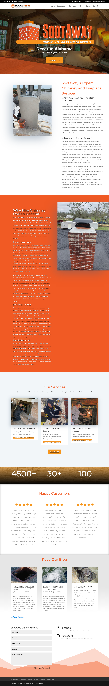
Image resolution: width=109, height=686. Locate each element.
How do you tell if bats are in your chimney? (84, 587)
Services (72, 6)
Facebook (66, 628)
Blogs (94, 590)
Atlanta (43, 679)
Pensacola (23, 679)
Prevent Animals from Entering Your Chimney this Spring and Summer (24, 587)
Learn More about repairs (52, 442)
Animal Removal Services (99, 1)
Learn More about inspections (23, 437)
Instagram (67, 635)
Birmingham (14, 679)
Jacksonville (50, 679)
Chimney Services (87, 1)
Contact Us (90, 6)
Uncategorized (17, 594)
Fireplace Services (76, 1)
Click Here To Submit (42, 668)
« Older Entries (17, 617)
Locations (61, 6)
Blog (81, 6)
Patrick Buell (17, 592)
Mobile (36, 679)
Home (52, 6)
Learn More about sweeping (82, 440)
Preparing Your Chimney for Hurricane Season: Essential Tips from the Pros (53, 587)
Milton (30, 679)
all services (54, 452)
